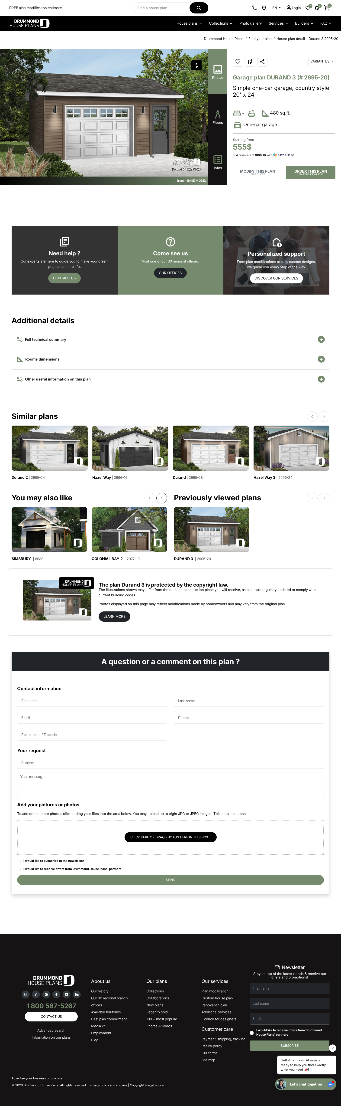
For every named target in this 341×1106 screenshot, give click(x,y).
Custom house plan (217, 998)
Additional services (217, 1012)
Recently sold (157, 1012)
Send (170, 880)
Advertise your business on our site (37, 1078)
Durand (188, 477)
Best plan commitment (109, 1019)
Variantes (320, 61)
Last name (186, 701)
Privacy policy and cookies (108, 1085)
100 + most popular (161, 1019)
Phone (183, 717)
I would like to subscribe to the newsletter (53, 861)
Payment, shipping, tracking (223, 1039)
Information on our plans (51, 1037)
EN (275, 8)
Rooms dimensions (42, 359)
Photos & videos (159, 1026)
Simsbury (27, 559)
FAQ (323, 23)
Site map (208, 1060)
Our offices (170, 273)
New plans (154, 1005)
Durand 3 (192, 559)
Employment (101, 1033)
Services (276, 23)
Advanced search (51, 1030)
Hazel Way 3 (273, 477)
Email (25, 717)
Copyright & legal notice (147, 1085)
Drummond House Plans (224, 38)
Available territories (106, 1012)
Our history (100, 991)
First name (30, 701)
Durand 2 (28, 477)
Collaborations (157, 998)
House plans (187, 23)
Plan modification (215, 991)
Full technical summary (44, 339)
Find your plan (260, 38)
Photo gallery (250, 23)
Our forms (210, 1053)
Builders (302, 23)
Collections (218, 23)
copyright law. (210, 585)
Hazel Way (109, 477)
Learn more (114, 616)
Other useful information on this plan (57, 379)
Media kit (98, 1026)
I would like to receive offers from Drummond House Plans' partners (72, 869)
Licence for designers (219, 1019)
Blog (94, 1040)
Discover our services (276, 278)
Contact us (64, 278)
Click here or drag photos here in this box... (170, 837)
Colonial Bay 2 (116, 559)
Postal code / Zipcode (39, 734)
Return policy (212, 1046)
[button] (201, 120)
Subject (27, 763)
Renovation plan (214, 1005)
